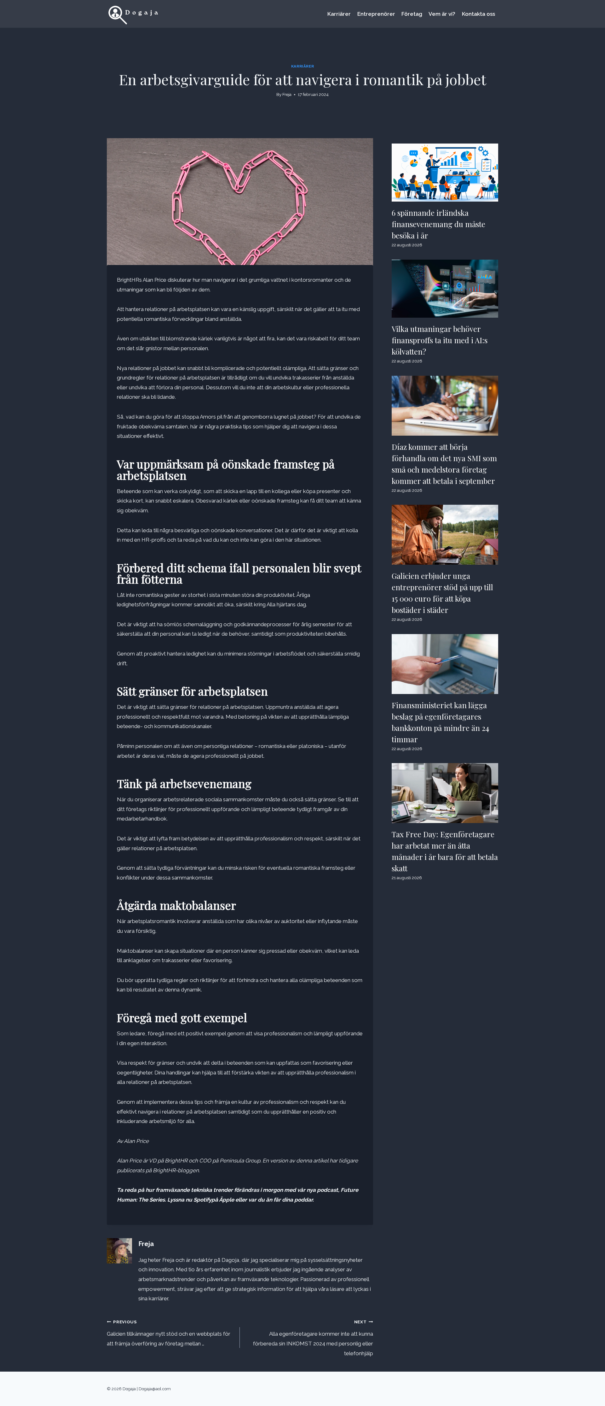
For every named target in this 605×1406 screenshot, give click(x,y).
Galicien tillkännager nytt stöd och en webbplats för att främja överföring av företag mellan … (168, 1333)
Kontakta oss (478, 14)
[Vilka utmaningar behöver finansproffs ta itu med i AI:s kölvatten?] (445, 289)
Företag (411, 14)
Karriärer (339, 14)
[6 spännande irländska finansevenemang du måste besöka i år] (445, 173)
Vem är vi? (442, 14)
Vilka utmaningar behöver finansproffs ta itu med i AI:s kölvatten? (439, 340)
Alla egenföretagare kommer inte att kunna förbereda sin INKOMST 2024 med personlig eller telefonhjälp (313, 1337)
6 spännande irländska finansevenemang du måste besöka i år (438, 224)
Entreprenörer (376, 14)
